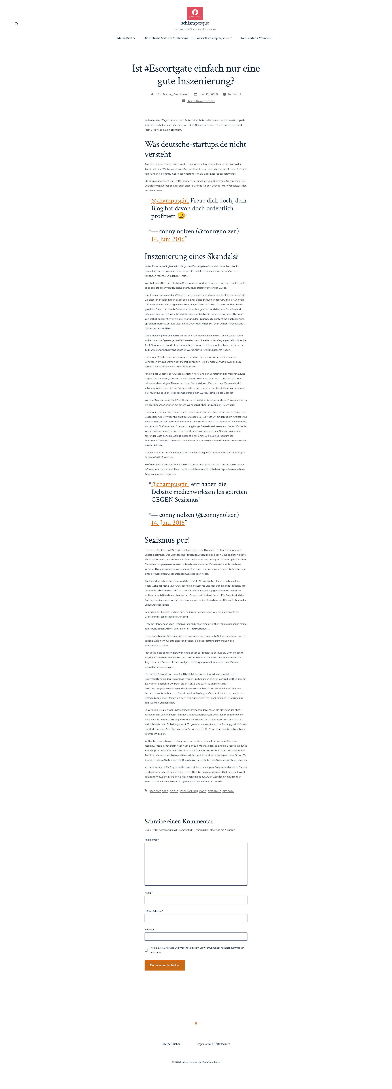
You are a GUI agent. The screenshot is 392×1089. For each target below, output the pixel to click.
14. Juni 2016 (168, 239)
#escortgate (159, 791)
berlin (174, 791)
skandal (228, 791)
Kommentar (152, 839)
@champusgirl (170, 200)
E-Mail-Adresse (154, 911)
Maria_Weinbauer (176, 94)
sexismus (214, 791)
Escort (236, 94)
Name (149, 892)
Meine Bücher (126, 38)
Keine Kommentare (201, 101)
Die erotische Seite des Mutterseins (166, 38)
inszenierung (189, 791)
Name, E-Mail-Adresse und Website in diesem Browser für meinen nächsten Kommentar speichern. (197, 950)
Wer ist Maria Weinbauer (256, 38)
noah (202, 791)
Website (149, 929)
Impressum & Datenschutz (213, 1044)
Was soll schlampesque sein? (214, 38)
